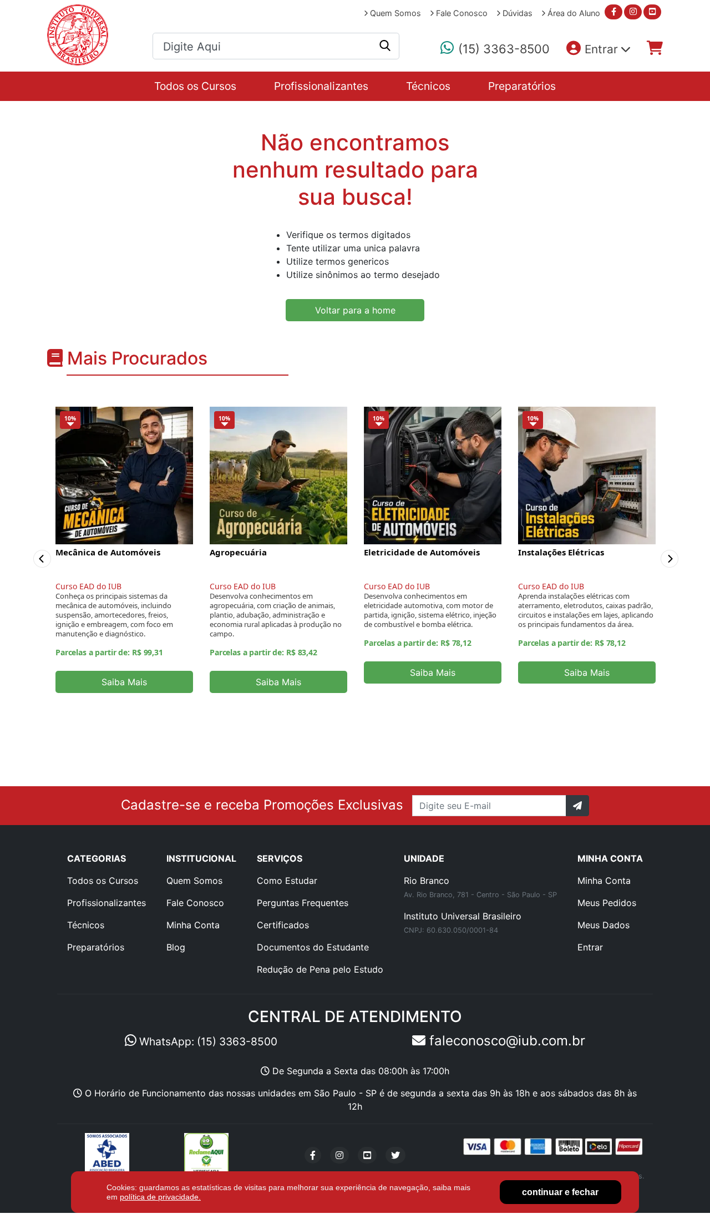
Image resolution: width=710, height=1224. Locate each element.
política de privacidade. (160, 1196)
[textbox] (276, 46)
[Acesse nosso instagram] (633, 11)
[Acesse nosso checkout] (655, 48)
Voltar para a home (355, 310)
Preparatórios (522, 86)
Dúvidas (516, 13)
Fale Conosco (461, 13)
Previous (39, 549)
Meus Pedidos (606, 902)
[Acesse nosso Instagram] (339, 1155)
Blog (175, 947)
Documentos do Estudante (313, 947)
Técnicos (428, 86)
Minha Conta (193, 924)
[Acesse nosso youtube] (652, 11)
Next (675, 549)
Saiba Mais (124, 681)
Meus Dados (603, 924)
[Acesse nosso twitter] (395, 1155)
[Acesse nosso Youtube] (367, 1155)
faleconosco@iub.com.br (505, 1041)
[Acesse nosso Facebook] (313, 1155)
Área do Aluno (572, 13)
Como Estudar (287, 880)
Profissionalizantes (321, 86)
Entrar (590, 947)
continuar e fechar (560, 1192)
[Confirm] (577, 805)
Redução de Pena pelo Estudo (320, 969)
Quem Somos (394, 13)
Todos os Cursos (195, 86)
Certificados (283, 924)
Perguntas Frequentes (302, 902)
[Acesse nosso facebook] (613, 11)
